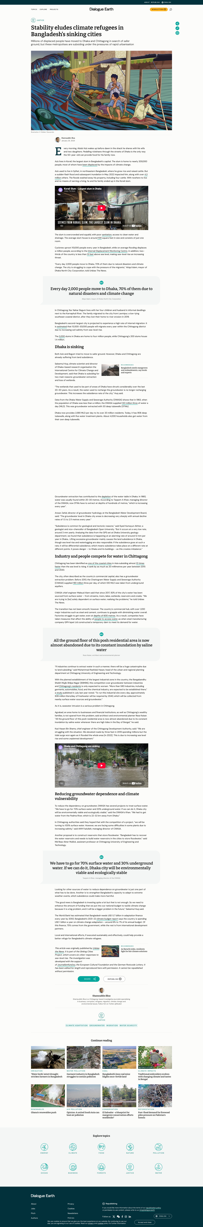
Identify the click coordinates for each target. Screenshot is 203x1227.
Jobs (33, 1208)
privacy (91, 1223)
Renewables (37, 1109)
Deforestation (146, 1109)
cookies (100, 1223)
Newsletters (158, 9)
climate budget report (107, 918)
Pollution (158, 1153)
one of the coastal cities (100, 563)
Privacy (71, 1204)
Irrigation (37, 1071)
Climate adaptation (77, 1025)
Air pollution (74, 1109)
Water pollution (76, 1071)
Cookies (71, 1208)
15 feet (90, 254)
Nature (130, 1153)
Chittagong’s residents (70, 686)
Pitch (33, 1213)
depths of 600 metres (104, 615)
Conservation (110, 1109)
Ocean (44, 1173)
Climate (73, 1153)
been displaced (89, 164)
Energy (44, 1153)
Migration (112, 1025)
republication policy (153, 1208)
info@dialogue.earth (147, 1210)
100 (100, 238)
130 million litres (130, 403)
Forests (101, 1173)
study (59, 692)
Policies (71, 1218)
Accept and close (144, 1222)
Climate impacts (147, 1071)
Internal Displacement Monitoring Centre (107, 251)
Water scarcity (128, 1025)
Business (73, 1173)
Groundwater (97, 1025)
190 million (78, 583)
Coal (105, 1071)
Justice (130, 1173)
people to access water (106, 619)
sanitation (107, 234)
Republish (155, 2)
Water (158, 1173)
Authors (34, 1218)
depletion (106, 496)
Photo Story (111, 1067)
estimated (62, 326)
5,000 (62, 336)
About (147, 2)
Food (101, 1153)
